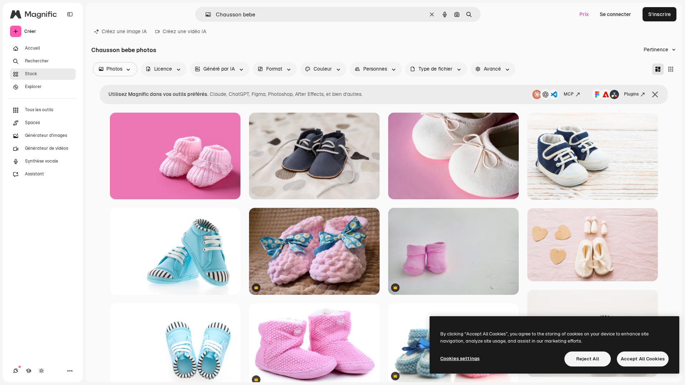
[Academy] (28, 370)
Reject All (587, 359)
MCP (569, 94)
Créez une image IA (124, 31)
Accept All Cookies (643, 359)
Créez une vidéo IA (184, 31)
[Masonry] (658, 69)
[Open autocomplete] (205, 14)
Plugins (631, 94)
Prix (584, 14)
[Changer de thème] (41, 370)
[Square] (670, 69)
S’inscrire (659, 14)
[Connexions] (15, 370)
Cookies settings (460, 358)
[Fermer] (655, 94)
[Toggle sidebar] (70, 14)
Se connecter (615, 14)
